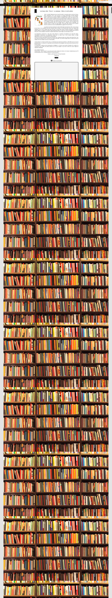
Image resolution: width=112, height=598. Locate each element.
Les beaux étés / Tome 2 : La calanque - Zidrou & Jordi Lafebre (56, 11)
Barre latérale (19, 4)
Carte (6, 4)
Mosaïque (14, 4)
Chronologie (30, 4)
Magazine (9, 4)
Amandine (63, 54)
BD (58, 55)
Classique (2, 4)
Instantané (25, 4)
